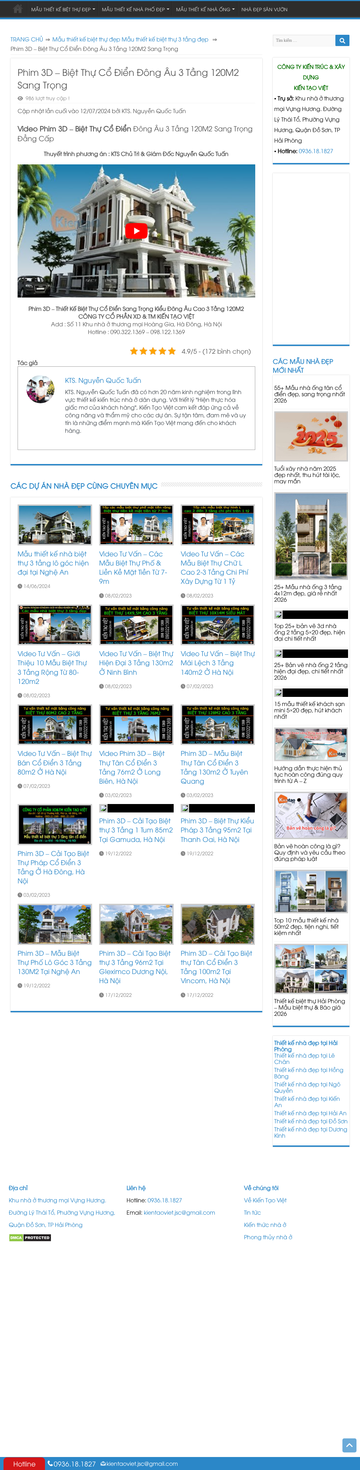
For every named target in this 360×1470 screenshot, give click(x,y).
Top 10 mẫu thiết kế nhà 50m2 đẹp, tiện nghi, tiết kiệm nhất (306, 926)
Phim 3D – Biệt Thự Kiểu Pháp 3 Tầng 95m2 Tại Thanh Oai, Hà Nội (217, 829)
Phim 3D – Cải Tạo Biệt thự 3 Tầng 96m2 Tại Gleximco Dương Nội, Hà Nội (135, 966)
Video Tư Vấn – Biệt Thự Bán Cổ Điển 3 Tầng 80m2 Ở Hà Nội (55, 762)
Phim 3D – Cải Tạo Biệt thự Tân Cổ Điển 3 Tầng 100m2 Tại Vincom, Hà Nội (216, 966)
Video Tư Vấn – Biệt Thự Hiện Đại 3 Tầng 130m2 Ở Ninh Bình (136, 662)
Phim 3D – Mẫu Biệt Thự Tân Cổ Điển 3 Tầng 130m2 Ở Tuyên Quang (214, 767)
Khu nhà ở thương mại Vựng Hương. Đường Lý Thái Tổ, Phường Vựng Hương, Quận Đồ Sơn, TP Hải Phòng (62, 1212)
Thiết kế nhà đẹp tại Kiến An (307, 1102)
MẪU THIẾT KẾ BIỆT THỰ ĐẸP (61, 9)
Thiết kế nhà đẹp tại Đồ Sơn (311, 1121)
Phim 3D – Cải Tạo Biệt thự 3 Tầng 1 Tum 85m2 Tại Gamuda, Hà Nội (136, 829)
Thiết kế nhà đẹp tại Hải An (310, 1113)
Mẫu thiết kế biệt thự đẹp (86, 39)
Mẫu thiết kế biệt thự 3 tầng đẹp (165, 39)
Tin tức (252, 1212)
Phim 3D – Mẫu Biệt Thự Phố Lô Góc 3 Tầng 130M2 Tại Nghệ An (55, 961)
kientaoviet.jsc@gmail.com (179, 1212)
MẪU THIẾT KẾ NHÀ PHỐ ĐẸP (133, 9)
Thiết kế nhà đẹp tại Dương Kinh (310, 1132)
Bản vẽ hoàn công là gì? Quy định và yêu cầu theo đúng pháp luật (309, 852)
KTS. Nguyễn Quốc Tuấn (103, 379)
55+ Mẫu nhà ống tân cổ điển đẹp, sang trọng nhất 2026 (309, 394)
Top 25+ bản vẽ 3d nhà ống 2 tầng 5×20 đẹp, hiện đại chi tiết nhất (309, 632)
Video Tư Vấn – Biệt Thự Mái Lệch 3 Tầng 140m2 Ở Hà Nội (218, 662)
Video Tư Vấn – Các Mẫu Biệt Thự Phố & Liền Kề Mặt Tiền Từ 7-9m (133, 567)
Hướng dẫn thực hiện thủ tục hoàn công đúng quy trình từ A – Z (308, 774)
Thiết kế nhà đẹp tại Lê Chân (304, 1058)
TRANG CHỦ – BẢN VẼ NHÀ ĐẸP (18, 8)
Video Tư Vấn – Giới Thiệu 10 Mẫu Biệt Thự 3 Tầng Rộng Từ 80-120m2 (52, 667)
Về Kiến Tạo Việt (265, 1200)
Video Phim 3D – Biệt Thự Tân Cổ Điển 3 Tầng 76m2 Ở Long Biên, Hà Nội (132, 767)
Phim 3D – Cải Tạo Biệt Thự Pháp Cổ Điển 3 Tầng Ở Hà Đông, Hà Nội (53, 867)
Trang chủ (27, 39)
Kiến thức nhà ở (265, 1224)
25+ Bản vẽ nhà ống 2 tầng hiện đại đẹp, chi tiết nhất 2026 (311, 671)
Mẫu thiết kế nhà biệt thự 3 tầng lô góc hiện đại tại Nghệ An (53, 562)
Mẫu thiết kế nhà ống (203, 9)
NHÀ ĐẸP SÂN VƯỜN (265, 9)
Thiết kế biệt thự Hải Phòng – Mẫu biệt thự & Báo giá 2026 (309, 1007)
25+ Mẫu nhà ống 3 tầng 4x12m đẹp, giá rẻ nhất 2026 (308, 593)
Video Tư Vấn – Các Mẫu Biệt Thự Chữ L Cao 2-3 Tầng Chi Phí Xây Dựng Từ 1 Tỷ (214, 567)
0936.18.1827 (316, 151)
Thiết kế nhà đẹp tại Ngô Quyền (307, 1087)
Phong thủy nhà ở (268, 1237)
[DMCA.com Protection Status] (30, 1237)
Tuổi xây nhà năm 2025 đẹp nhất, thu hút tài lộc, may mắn (307, 474)
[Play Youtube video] (136, 231)
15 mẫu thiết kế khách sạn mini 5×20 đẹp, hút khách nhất (309, 710)
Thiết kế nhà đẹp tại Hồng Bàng (308, 1073)
